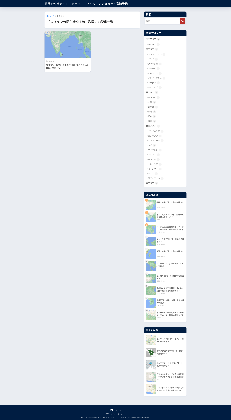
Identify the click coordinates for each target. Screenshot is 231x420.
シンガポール (155, 140)
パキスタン (154, 73)
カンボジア (154, 136)
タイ (151, 145)
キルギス (153, 44)
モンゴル (153, 97)
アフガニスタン (156, 54)
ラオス (152, 173)
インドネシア (155, 131)
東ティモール (155, 178)
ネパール (153, 68)
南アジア (151, 49)
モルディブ (154, 87)
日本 (151, 116)
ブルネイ (153, 155)
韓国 (151, 121)
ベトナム (153, 159)
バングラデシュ (156, 78)
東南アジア (152, 126)
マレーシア (154, 164)
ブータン (153, 83)
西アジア (151, 183)
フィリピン (154, 150)
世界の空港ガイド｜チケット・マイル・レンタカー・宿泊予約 (86, 3)
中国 (151, 102)
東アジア (151, 92)
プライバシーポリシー (115, 414)
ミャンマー (154, 169)
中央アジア (152, 39)
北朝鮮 (152, 107)
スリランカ (154, 64)
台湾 (151, 112)
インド (152, 59)
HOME (117, 409)
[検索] (182, 21)
